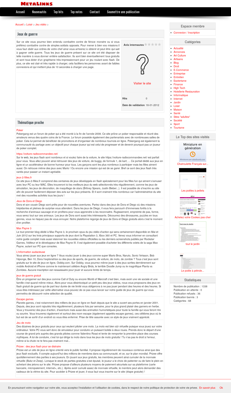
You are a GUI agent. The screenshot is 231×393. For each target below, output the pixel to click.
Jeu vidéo (40, 24)
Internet (178, 98)
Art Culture (180, 55)
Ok (221, 387)
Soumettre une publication (123, 11)
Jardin (177, 102)
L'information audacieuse (30, 252)
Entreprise (179, 73)
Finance (178, 84)
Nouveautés (39, 11)
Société (178, 120)
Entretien (179, 77)
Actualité (178, 48)
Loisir (29, 24)
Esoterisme (180, 80)
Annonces (179, 52)
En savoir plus (207, 387)
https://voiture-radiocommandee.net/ (37, 153)
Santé (177, 113)
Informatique (181, 95)
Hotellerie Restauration (187, 91)
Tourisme (179, 127)
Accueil (20, 11)
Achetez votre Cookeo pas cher (193, 217)
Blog (176, 62)
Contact (95, 11)
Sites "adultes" (182, 116)
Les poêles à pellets (192, 190)
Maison (178, 109)
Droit (176, 66)
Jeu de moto (23, 322)
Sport (177, 124)
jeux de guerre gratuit (28, 275)
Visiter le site (142, 83)
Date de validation (133, 105)
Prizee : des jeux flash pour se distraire (38, 346)
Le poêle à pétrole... (192, 270)
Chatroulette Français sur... (192, 164)
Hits (124, 98)
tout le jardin (193, 244)
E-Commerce (181, 70)
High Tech (179, 88)
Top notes (76, 11)
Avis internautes (134, 45)
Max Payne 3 (23, 228)
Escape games (24, 299)
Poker (19, 130)
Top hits (58, 11)
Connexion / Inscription (187, 32)
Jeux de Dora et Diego (29, 201)
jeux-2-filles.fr (24, 177)
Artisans (178, 59)
